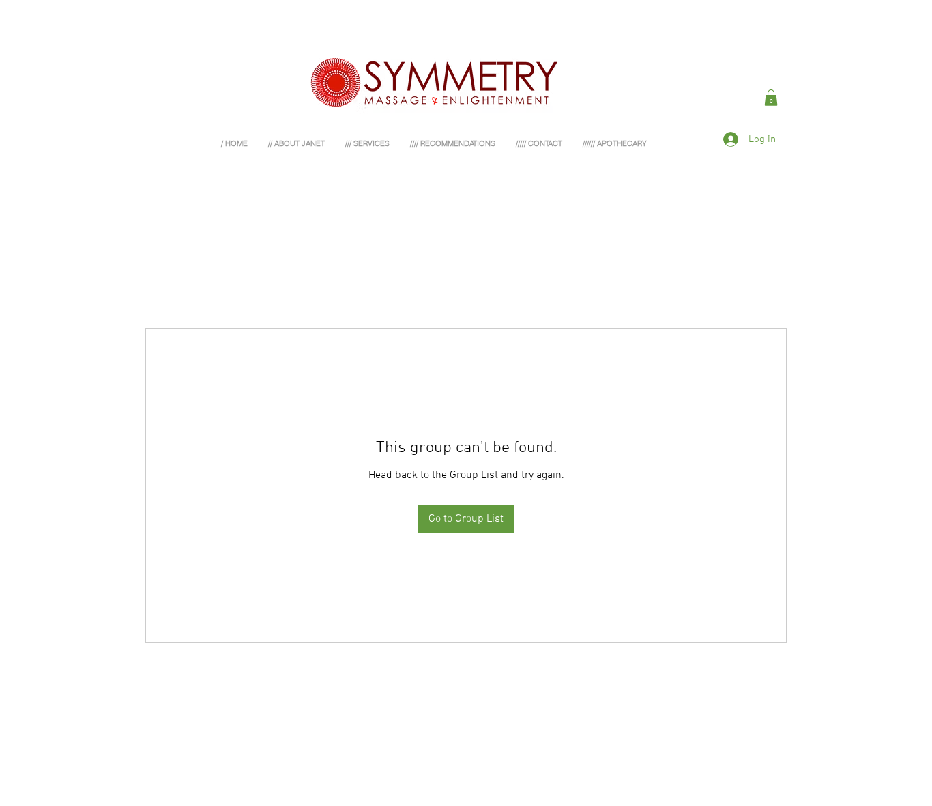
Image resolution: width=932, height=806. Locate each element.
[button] (771, 97)
